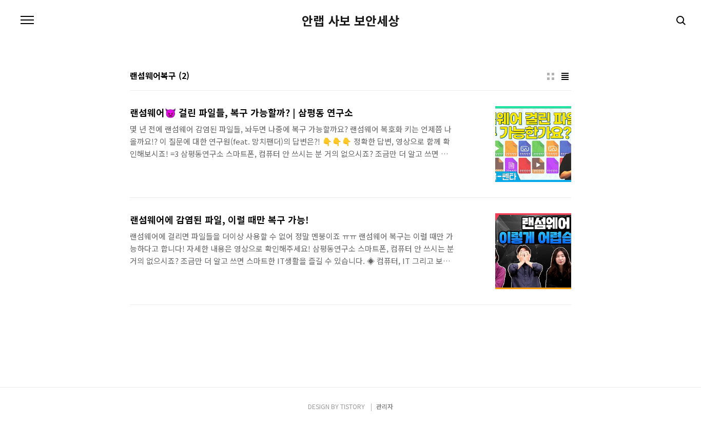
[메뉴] (27, 20)
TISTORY (352, 406)
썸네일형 (550, 76)
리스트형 (565, 76)
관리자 (384, 406)
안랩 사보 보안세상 (350, 20)
